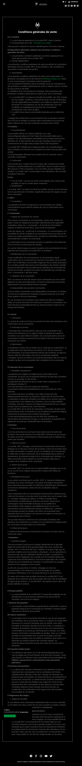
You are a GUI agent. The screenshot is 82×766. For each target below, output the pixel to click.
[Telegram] (31, 756)
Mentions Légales (22, 761)
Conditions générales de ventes (37, 761)
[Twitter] (51, 756)
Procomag (62, 761)
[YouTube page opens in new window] (74, 5)
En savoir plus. (24, 712)
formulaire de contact (42, 43)
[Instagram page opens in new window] (71, 5)
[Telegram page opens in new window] (65, 5)
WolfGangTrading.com (51, 79)
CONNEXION (74, 1)
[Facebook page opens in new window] (68, 5)
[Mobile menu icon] (4, 4)
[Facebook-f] (36, 756)
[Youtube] (46, 756)
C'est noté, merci (10, 716)
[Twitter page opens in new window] (77, 5)
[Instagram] (41, 756)
